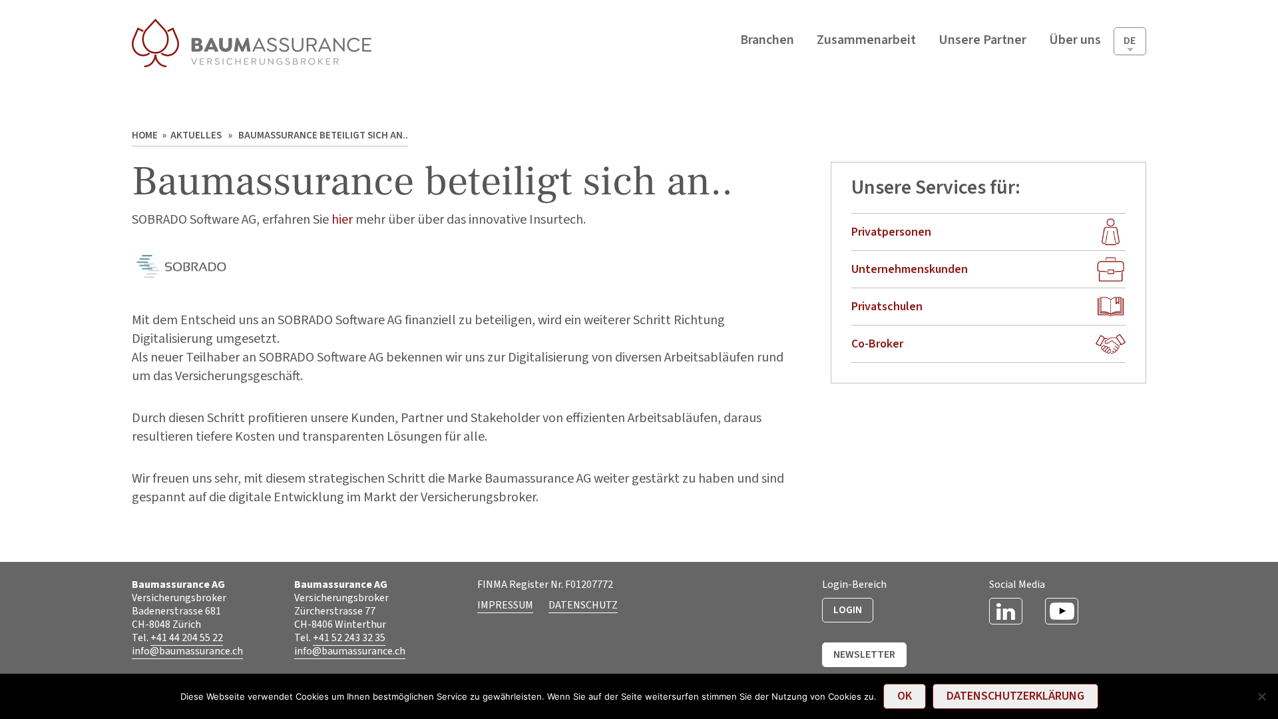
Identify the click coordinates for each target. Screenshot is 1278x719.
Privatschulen (774, 123)
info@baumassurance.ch (187, 651)
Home (145, 135)
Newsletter (864, 654)
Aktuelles (1072, 123)
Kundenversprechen (866, 67)
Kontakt (1070, 151)
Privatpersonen (891, 232)
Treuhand (764, 179)
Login (847, 609)
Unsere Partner (982, 40)
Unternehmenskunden (796, 95)
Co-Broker (766, 151)
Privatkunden (774, 67)
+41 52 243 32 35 (349, 637)
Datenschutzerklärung (872, 95)
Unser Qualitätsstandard (863, 130)
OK (904, 696)
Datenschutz (583, 605)
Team (1064, 67)
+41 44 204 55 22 (186, 637)
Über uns (1072, 95)
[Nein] (1261, 696)
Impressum (505, 605)
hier (343, 219)
